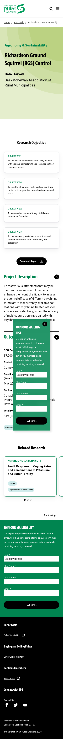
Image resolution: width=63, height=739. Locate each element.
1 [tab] (25, 500)
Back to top (50, 515)
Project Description (21, 277)
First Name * (10, 566)
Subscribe (32, 604)
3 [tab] (31, 500)
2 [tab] (28, 500)
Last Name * (10, 577)
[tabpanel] (30, 476)
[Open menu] (57, 9)
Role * (7, 555)
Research (19, 22)
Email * (7, 589)
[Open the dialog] (53, 9)
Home (7, 22)
